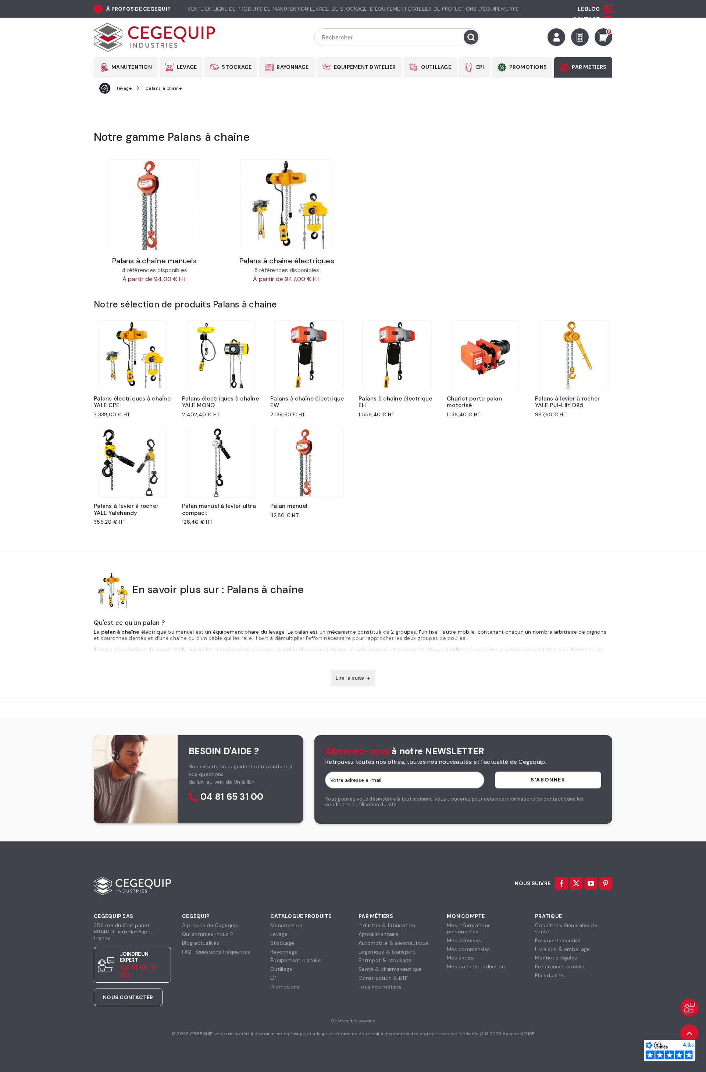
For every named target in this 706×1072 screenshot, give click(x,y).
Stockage (282, 943)
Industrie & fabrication (387, 925)
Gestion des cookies (353, 1021)
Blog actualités (200, 943)
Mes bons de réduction (476, 966)
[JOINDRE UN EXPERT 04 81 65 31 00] (689, 1007)
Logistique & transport (387, 951)
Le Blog (589, 9)
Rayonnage (283, 951)
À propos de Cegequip (210, 925)
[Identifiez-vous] (556, 37)
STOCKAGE (237, 67)
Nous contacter (128, 997)
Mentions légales (556, 957)
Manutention (286, 925)
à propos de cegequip (138, 9)
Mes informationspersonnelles (469, 928)
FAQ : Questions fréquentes (216, 951)
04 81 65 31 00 (232, 797)
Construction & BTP (383, 978)
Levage (279, 934)
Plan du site (549, 975)
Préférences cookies (560, 966)
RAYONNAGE (293, 67)
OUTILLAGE (436, 67)
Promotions (285, 986)
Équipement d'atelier (296, 960)
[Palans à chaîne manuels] (154, 205)
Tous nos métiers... (382, 986)
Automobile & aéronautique (393, 943)
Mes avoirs (460, 957)
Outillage (281, 969)
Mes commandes (468, 949)
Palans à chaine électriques (286, 261)
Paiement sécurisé (558, 940)
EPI (480, 67)
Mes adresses (464, 940)
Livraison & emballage (562, 949)
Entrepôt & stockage (385, 960)
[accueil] (104, 88)
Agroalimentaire (378, 934)
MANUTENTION (131, 67)
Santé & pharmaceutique (390, 969)
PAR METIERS (589, 67)
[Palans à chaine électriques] (287, 205)
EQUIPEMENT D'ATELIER (365, 67)
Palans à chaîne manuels (154, 261)
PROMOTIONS (528, 67)
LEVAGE (187, 67)
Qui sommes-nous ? (207, 934)
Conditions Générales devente (566, 928)
